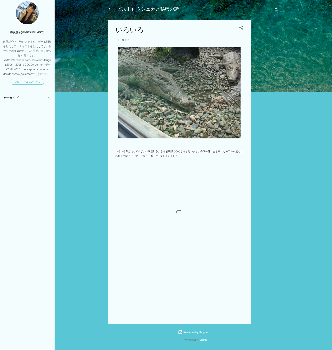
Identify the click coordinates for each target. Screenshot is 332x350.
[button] (241, 28)
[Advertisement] (266, 77)
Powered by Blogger (196, 332)
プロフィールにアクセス (27, 81)
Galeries (203, 340)
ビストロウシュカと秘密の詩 (148, 9)
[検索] (276, 10)
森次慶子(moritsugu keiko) (27, 32)
